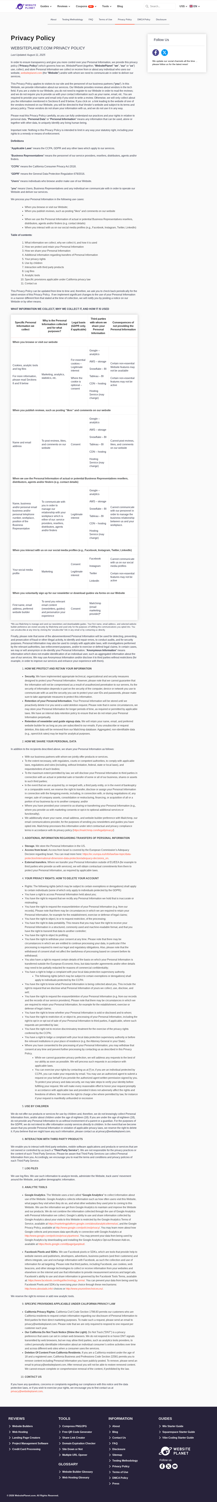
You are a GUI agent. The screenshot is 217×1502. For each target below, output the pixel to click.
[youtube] (175, 1466)
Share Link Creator (73, 1437)
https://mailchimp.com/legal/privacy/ (93, 830)
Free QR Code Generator (77, 1432)
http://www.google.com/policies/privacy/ (78, 1227)
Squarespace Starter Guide (178, 1432)
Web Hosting (20, 1432)
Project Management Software (30, 1443)
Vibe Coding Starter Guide (178, 1437)
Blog (115, 1432)
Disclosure (161, 19)
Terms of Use (105, 19)
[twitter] (168, 1466)
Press (115, 1483)
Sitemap (117, 1455)
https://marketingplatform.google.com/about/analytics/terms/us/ (83, 1223)
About (53, 19)
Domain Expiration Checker (78, 1443)
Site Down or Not (72, 1449)
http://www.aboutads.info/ (39, 1288)
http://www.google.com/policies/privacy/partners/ (52, 1235)
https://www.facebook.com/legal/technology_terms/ (56, 1280)
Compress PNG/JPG (74, 1426)
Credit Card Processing (26, 1449)
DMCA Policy (143, 19)
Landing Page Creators (26, 1437)
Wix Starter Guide (172, 1426)
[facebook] (162, 1466)
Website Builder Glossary (77, 1471)
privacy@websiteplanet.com (27, 1391)
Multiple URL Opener (74, 1455)
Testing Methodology (72, 19)
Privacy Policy (125, 19)
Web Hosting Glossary (75, 1477)
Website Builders (22, 1426)
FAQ (91, 19)
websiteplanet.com (31, 73)
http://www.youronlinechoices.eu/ (84, 1288)
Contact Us (119, 1437)
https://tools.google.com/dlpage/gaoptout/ (61, 1244)
